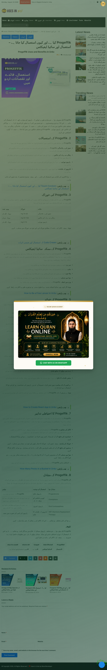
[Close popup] (103, 3)
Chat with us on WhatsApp (55, 363)
